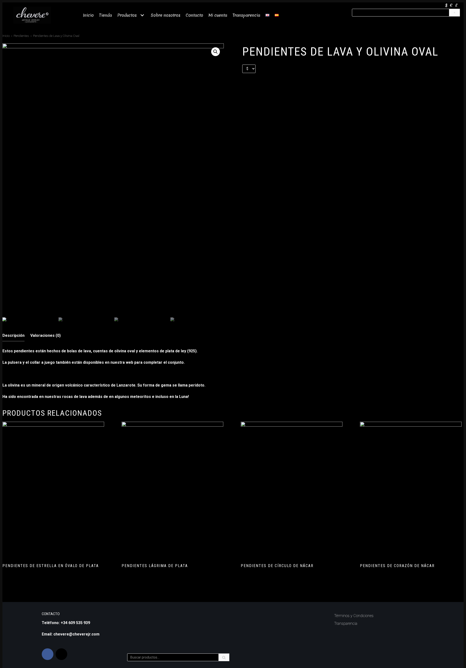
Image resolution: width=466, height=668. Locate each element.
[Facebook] (47, 654)
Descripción (13, 335)
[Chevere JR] (32, 15)
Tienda (105, 15)
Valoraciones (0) (45, 335)
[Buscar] (454, 12)
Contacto (194, 15)
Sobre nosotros (165, 15)
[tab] (13, 335)
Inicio (88, 15)
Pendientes (21, 36)
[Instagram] (61, 654)
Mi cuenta (217, 15)
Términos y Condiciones (354, 615)
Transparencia (246, 15)
